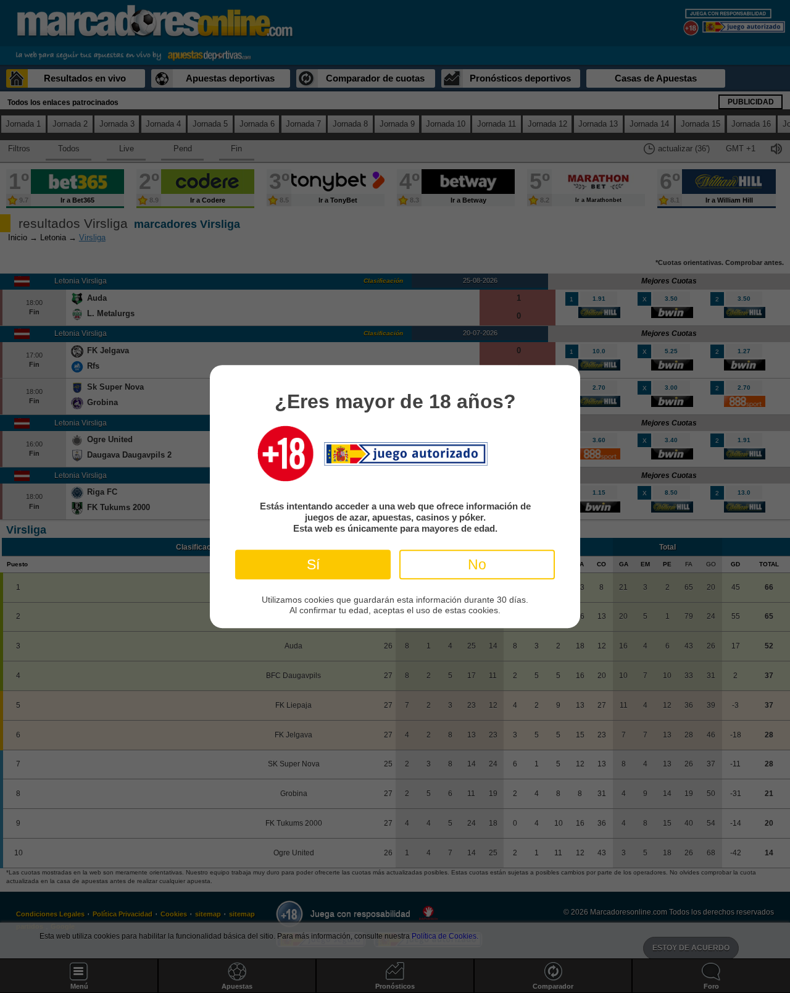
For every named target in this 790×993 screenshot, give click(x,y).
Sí (313, 564)
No (477, 564)
